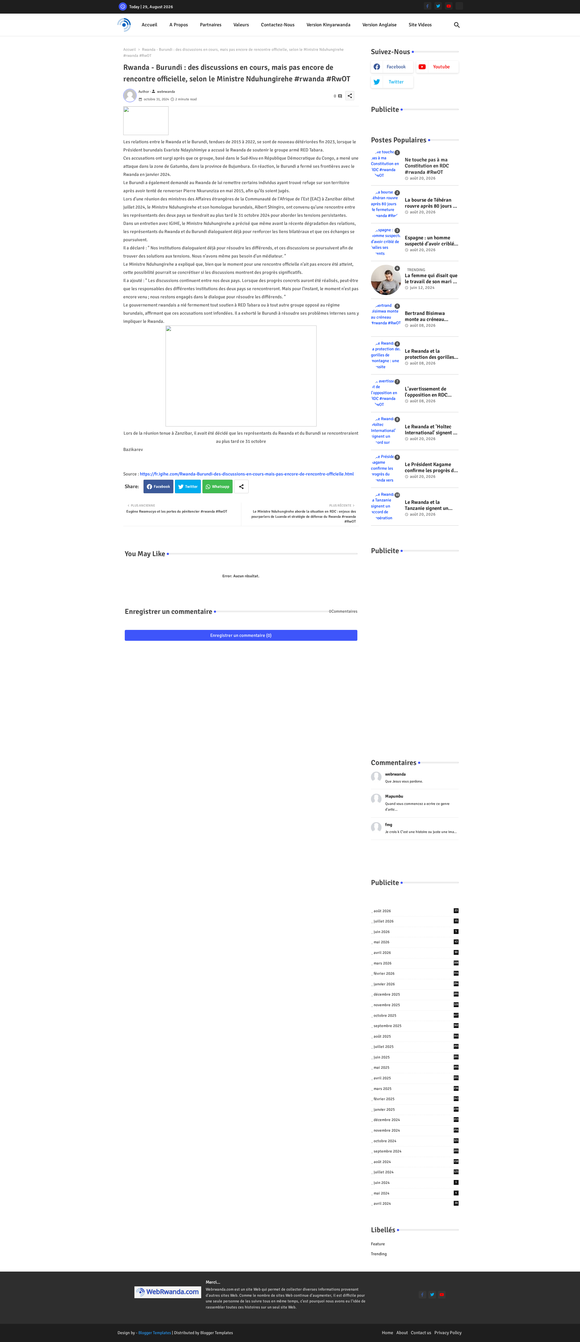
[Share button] (241, 486)
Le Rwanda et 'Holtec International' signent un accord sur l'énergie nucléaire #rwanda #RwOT (432, 430)
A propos (178, 25)
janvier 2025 (416, 1109)
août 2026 (416, 911)
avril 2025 (416, 1078)
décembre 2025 (416, 994)
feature (378, 1243)
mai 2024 (415, 1193)
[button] (457, 25)
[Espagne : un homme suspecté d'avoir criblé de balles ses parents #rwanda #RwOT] (386, 242)
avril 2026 (416, 952)
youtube (441, 67)
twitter (396, 82)
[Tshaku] (459, 6)
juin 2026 (415, 931)
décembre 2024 (416, 1119)
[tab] (149, 25)
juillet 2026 (416, 921)
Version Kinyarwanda (328, 25)
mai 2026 (416, 942)
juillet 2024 (416, 1172)
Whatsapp (220, 486)
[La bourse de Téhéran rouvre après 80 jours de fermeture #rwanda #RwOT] (386, 204)
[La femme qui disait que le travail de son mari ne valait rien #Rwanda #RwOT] (386, 280)
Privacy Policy (448, 1332)
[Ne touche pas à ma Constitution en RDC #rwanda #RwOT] (386, 164)
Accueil (149, 25)
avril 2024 (416, 1203)
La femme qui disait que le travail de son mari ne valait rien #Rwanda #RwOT (431, 279)
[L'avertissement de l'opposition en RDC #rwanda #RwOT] (386, 393)
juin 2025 (416, 1057)
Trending (379, 1253)
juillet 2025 (416, 1046)
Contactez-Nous (278, 25)
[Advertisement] (415, 650)
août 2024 (416, 1161)
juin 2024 (415, 1182)
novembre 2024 (416, 1130)
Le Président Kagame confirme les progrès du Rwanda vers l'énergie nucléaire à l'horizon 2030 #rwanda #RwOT (430, 468)
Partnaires (210, 25)
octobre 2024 (416, 1141)
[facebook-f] (427, 6)
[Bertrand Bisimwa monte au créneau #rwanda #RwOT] (386, 318)
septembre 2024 (416, 1151)
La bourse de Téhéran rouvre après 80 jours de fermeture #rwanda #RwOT (431, 203)
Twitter (191, 486)
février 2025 (416, 1099)
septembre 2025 (416, 1025)
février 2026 (416, 973)
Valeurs (241, 25)
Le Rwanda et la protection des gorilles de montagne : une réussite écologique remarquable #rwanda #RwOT (430, 354)
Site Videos (420, 25)
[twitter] (438, 6)
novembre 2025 (416, 1005)
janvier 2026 (416, 984)
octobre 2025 (416, 1015)
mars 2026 (416, 963)
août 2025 (416, 1036)
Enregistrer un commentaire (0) (241, 635)
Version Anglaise (379, 25)
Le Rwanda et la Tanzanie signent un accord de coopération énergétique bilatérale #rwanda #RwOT (429, 505)
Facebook (162, 486)
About (402, 1332)
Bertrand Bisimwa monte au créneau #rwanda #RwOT (425, 316)
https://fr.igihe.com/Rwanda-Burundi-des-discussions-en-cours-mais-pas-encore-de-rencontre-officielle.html (247, 474)
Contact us (421, 1332)
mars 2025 (416, 1088)
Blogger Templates (154, 1332)
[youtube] (449, 6)
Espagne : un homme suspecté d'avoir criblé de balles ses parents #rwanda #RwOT (429, 241)
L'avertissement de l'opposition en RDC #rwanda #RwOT (426, 392)
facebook (396, 67)
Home (387, 1332)
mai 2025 (416, 1067)
